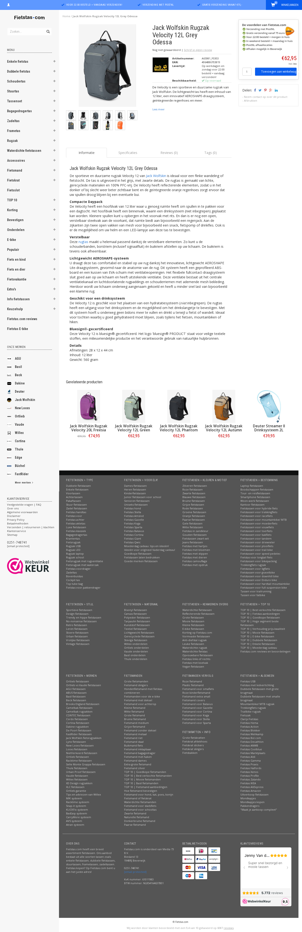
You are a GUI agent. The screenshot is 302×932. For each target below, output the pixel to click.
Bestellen (89, 446)
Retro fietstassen (76, 625)
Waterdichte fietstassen (24, 151)
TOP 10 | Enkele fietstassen (257, 644)
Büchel (20, 466)
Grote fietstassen (193, 617)
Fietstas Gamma (250, 760)
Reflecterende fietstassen (198, 613)
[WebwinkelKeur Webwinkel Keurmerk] (36, 566)
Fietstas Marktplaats (252, 753)
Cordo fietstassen (77, 719)
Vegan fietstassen (193, 666)
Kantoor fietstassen (252, 504)
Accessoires (16, 160)
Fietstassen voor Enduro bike (258, 580)
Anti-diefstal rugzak (194, 640)
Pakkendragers (249, 806)
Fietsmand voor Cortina (197, 711)
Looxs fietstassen (76, 749)
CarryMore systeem (78, 817)
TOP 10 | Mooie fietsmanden (142, 779)
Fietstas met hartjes (194, 546)
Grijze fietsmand (134, 726)
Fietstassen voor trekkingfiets (258, 512)
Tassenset (14, 101)
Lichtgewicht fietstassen (139, 632)
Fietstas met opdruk (195, 565)
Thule (19, 449)
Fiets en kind (16, 259)
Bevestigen (15, 220)
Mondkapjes (248, 798)
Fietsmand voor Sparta (196, 723)
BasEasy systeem (76, 813)
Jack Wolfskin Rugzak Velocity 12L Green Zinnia (133, 430)
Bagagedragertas (19, 111)
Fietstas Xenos (249, 772)
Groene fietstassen (194, 512)
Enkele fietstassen (77, 489)
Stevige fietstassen (135, 640)
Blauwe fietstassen (194, 497)
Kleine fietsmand (134, 707)
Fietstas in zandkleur (195, 531)
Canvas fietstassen (135, 613)
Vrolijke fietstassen (78, 640)
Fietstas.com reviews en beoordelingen (265, 651)
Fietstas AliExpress (251, 787)
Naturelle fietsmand (136, 817)
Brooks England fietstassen (82, 704)
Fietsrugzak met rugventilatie (84, 561)
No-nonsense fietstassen (81, 621)
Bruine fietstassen (193, 501)
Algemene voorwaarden (22, 512)
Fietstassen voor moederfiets (258, 523)
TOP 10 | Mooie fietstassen (257, 632)
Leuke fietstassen (193, 644)
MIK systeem (74, 798)
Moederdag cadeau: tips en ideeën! (146, 546)
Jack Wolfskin (25, 400)
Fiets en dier (16, 269)
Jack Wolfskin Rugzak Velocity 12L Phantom (179, 428)
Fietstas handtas (76, 512)
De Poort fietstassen (78, 730)
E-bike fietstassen (193, 629)
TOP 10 (12, 200)
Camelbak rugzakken (79, 711)
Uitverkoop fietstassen (254, 794)
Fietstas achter (75, 519)
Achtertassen (74, 497)
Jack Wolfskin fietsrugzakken (83, 738)
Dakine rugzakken (77, 726)
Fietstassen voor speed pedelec (260, 553)
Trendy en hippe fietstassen (83, 617)
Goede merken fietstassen (141, 561)
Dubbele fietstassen (78, 485)
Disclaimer (14, 516)
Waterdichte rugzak (194, 647)
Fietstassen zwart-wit (195, 538)
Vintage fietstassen (77, 644)
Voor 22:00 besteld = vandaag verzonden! (94, 4)
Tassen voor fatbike (252, 595)
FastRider (22, 474)
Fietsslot (13, 190)
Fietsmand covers (193, 700)
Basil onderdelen (135, 655)
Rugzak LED (73, 550)
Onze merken (16, 347)
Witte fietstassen (192, 527)
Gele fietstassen (192, 523)
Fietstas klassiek (76, 531)
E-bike (11, 240)
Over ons (13, 508)
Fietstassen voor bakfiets (255, 534)
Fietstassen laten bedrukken (142, 557)
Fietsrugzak (73, 542)
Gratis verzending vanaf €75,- (222, 4)
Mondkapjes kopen (252, 802)
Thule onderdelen (135, 659)
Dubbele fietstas (18, 71)
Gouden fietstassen (194, 534)
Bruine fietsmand (135, 719)
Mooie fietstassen (193, 621)
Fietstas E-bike (17, 329)
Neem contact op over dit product (265, 97)
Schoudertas (16, 81)
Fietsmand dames (135, 760)
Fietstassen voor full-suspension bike (263, 587)
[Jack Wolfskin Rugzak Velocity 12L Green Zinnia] (134, 406)
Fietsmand (14, 170)
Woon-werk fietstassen (254, 501)
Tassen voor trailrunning (255, 591)
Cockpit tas (73, 580)
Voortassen (73, 493)
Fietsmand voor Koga (195, 715)
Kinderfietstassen (135, 493)
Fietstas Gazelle (134, 519)
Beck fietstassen (76, 700)
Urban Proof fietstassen (81, 772)
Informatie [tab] (87, 152)
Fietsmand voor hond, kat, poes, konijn (148, 794)
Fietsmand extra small (196, 696)
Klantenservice (16, 531)
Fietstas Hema (249, 723)
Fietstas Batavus (134, 531)
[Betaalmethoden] (188, 850)
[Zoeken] (48, 29)
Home (66, 16)
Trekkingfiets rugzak (253, 565)
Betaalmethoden (17, 523)
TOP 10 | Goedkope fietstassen (260, 617)
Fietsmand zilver (134, 768)
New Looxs (22, 408)
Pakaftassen (73, 501)
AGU (18, 358)
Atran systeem (75, 824)
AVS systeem (74, 821)
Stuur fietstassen (76, 504)
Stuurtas (13, 91)
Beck (18, 375)
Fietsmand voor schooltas (140, 809)
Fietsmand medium (136, 723)
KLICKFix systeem (77, 809)
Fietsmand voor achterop (140, 704)
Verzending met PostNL (158, 4)
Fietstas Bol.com (250, 738)
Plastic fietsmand (193, 685)
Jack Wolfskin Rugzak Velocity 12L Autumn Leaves (224, 430)
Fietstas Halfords (250, 768)
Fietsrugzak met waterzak (82, 565)
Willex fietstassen (77, 779)
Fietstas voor (74, 516)
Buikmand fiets (133, 745)
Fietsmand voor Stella (196, 719)
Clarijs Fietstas (249, 719)
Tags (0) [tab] (210, 152)
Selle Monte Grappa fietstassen (85, 764)
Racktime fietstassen (79, 760)
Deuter (20, 391)
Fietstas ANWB (249, 745)
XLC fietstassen (75, 787)
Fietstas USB (248, 681)
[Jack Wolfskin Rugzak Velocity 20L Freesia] (89, 406)
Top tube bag (74, 584)
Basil (18, 367)
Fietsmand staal (134, 741)
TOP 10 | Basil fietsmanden (141, 783)
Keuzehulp (15, 309)
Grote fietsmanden (136, 681)
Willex (19, 433)
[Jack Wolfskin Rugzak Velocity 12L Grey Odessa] (107, 67)
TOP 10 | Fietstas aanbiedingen (260, 613)
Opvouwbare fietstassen (197, 655)
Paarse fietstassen (193, 519)
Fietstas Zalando (250, 779)
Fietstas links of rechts (196, 659)
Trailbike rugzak (250, 711)
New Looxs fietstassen (80, 745)
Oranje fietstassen (193, 516)
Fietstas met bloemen (196, 550)
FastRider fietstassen (79, 734)
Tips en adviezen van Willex (83, 794)
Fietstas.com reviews (22, 319)
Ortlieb (20, 416)
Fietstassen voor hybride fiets (258, 508)
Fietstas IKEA (248, 783)
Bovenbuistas (74, 576)
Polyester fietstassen (137, 617)
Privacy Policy (16, 519)
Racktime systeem (77, 802)
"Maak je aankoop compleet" (258, 809)
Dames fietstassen (135, 485)
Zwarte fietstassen (193, 493)
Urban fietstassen (77, 636)
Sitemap (12, 534)
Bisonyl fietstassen (135, 610)
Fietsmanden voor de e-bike (142, 696)
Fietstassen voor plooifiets (256, 546)
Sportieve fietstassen (79, 610)
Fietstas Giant (132, 538)
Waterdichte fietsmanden (140, 802)
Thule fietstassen (76, 768)
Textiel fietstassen (135, 629)
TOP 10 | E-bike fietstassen (257, 636)
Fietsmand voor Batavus (197, 704)
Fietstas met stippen (195, 553)
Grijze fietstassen (193, 504)
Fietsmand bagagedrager (139, 753)
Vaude (19, 424)
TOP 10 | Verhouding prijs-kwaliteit (262, 629)
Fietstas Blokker (250, 730)
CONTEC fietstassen (78, 715)
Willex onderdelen (135, 644)
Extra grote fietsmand (137, 764)
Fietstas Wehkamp (251, 734)
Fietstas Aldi (247, 757)
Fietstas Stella (132, 512)
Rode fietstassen (192, 508)
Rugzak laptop (75, 553)
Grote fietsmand (134, 715)
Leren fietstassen (77, 629)
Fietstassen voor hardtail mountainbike (265, 584)
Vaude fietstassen (77, 775)
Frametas (13, 131)
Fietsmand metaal (135, 734)
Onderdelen (16, 230)
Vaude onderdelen (136, 651)
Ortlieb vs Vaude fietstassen (83, 685)
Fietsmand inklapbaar (137, 749)
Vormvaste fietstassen (196, 636)
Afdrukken (250, 100)
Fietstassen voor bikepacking (258, 561)
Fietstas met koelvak (195, 662)
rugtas (83, 241)
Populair (13, 250)
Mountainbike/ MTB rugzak (257, 704)
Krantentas (73, 538)
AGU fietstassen (76, 689)
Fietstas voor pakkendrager (83, 587)
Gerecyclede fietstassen (139, 636)
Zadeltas (13, 121)
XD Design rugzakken (79, 783)
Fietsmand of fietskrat (137, 798)
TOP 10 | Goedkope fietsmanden (145, 772)
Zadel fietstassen (76, 508)
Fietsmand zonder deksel (140, 730)
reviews (229, 928)
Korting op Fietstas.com (197, 632)
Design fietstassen (77, 613)
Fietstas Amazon (250, 790)
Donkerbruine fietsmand (139, 821)
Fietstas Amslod (134, 516)
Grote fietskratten (193, 737)
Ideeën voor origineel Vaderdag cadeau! (149, 550)
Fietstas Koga (132, 523)
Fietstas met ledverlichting (257, 685)
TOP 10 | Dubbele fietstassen (258, 640)
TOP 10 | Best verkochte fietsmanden (148, 775)
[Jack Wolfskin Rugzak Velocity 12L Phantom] (179, 406)
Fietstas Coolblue (251, 749)
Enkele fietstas (17, 61)
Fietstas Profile (249, 775)
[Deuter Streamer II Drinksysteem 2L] (269, 406)
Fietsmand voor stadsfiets (140, 806)
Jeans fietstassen (192, 542)
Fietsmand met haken (138, 757)
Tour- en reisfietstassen (255, 493)
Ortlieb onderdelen (136, 647)
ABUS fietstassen (76, 692)
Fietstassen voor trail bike (256, 550)
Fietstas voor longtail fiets (256, 557)
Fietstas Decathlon (252, 741)
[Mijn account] (8, 4)
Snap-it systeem (76, 806)
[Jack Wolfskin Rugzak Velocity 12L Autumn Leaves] (224, 406)
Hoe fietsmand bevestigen (140, 790)
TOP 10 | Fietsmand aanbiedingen (145, 787)
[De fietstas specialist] (29, 17)
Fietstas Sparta (133, 527)
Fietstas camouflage (194, 561)
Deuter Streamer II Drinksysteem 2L (269, 428)
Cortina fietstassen (77, 723)
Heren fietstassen (135, 489)
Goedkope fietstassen (137, 553)
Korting (12, 210)
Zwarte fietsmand (135, 813)
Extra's (11, 289)
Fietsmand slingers (136, 685)
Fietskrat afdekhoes (194, 741)
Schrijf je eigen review (198, 50)
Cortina (20, 441)
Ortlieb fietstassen (77, 681)
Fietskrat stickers (193, 745)
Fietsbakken (189, 753)
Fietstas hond (132, 508)
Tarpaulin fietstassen (137, 621)
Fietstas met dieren (194, 557)
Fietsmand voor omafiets (198, 689)
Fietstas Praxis (249, 764)
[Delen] (254, 90)
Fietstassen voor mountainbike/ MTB (263, 519)
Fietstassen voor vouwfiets (257, 527)
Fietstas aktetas (75, 523)
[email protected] (18, 546)
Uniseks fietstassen (136, 504)
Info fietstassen (18, 299)
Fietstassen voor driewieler (257, 542)
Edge (18, 457)
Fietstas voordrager (78, 568)
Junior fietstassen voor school (142, 497)
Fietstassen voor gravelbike (257, 572)
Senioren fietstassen (137, 501)
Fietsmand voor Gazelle (197, 707)
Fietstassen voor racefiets (256, 516)
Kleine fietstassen (193, 625)
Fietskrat (13, 180)
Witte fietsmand (134, 711)
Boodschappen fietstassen (256, 489)
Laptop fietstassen (251, 485)
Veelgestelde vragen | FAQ (24, 504)
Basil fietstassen (76, 696)
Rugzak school (75, 557)
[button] (54, 62)
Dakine (20, 383)
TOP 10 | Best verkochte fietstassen (262, 610)
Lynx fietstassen (76, 741)
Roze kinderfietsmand (196, 692)
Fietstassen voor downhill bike (259, 576)
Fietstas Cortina (133, 534)
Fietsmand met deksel (138, 700)
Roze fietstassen (192, 489)
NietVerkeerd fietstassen (81, 753)
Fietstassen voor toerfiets (256, 531)
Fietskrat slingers (193, 749)
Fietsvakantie (16, 279)
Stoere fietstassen (77, 632)
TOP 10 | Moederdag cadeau (258, 647)
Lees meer (158, 109)
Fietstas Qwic (132, 542)
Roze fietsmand (192, 681)
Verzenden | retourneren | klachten (30, 527)
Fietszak (245, 715)
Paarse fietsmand (135, 824)
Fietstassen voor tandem (256, 538)
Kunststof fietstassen (137, 625)
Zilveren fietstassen (194, 485)
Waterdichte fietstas (194, 651)
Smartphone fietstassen (255, 497)
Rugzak (12, 141)
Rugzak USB (73, 546)
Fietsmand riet (133, 738)
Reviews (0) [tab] (169, 152)
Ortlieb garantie (76, 790)
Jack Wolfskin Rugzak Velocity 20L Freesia (88, 428)
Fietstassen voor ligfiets (255, 568)
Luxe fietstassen (76, 527)
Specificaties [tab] (127, 152)
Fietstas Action (249, 726)
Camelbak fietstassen (79, 707)
